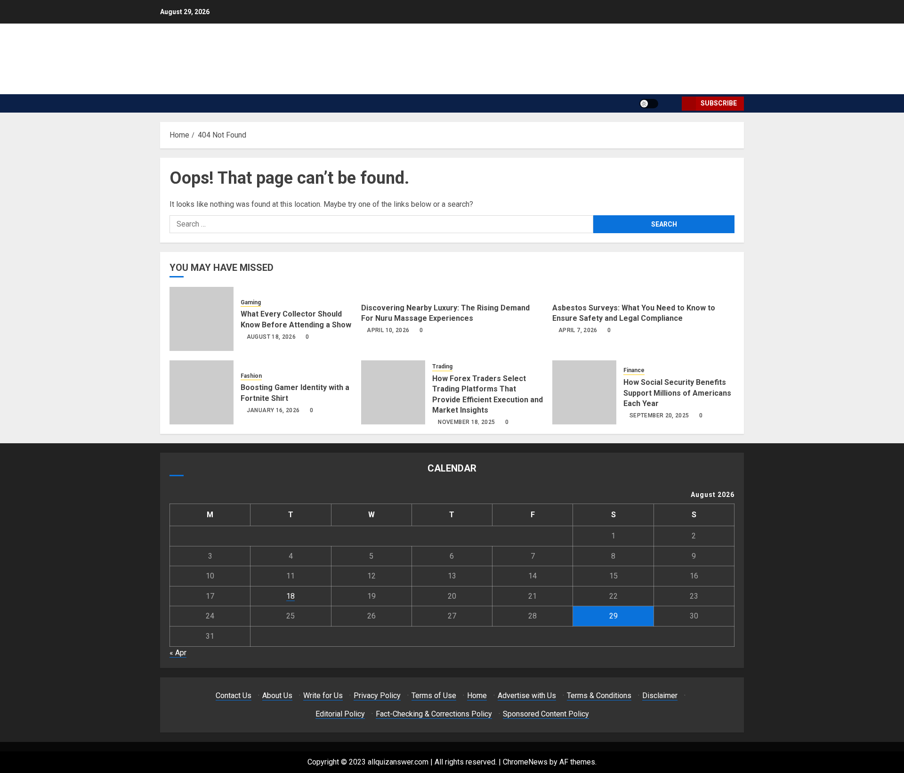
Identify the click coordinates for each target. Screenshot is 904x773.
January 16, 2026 (273, 410)
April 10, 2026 (388, 330)
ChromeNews (525, 761)
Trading (442, 366)
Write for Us (323, 695)
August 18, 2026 (271, 337)
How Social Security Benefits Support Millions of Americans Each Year (677, 393)
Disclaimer (660, 695)
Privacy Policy (377, 695)
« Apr (178, 652)
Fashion (251, 376)
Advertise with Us (527, 695)
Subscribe (719, 103)
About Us (277, 695)
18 (290, 596)
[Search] (671, 103)
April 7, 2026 (577, 330)
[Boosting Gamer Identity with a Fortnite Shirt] (202, 392)
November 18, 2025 (466, 422)
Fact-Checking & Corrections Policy (434, 713)
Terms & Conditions (599, 695)
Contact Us (233, 695)
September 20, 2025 (659, 415)
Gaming (251, 302)
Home (477, 695)
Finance (634, 370)
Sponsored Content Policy (546, 713)
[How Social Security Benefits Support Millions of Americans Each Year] (584, 392)
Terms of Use (434, 695)
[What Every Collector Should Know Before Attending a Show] (202, 319)
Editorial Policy (340, 713)
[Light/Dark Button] (648, 103)
